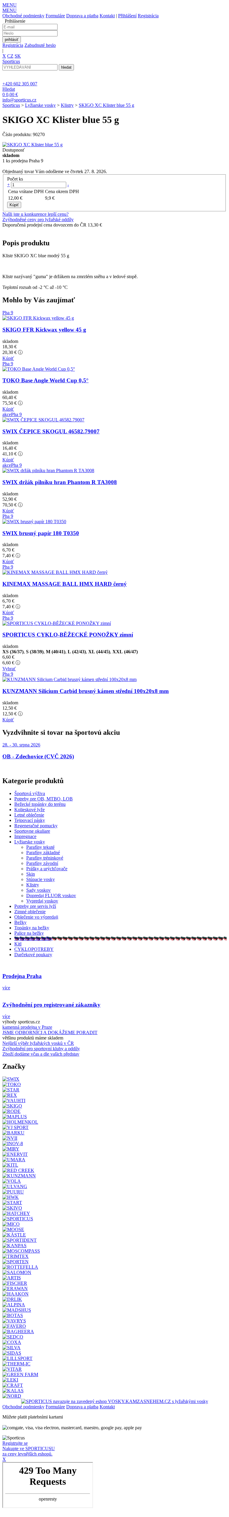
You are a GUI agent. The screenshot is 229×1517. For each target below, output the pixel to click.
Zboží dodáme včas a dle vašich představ (40, 1053)
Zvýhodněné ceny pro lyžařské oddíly (38, 219)
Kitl (17, 943)
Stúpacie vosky (40, 879)
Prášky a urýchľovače (46, 868)
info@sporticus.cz (19, 99)
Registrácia (148, 15)
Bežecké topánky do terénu (40, 804)
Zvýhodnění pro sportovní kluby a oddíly (41, 1048)
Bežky (20, 922)
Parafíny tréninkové (44, 857)
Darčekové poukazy (33, 954)
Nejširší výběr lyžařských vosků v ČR (38, 1043)
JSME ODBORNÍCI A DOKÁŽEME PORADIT (50, 1032)
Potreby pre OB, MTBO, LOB (43, 798)
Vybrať (9, 668)
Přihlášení (127, 15)
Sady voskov (38, 890)
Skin (30, 874)
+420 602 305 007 (19, 83)
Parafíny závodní (42, 863)
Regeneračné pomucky (36, 825)
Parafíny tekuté (40, 847)
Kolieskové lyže (29, 809)
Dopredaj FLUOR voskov (51, 895)
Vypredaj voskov (42, 900)
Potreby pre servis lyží (35, 906)
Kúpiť (8, 358)
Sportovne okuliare (32, 831)
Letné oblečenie (29, 814)
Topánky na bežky (31, 927)
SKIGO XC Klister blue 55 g (106, 105)
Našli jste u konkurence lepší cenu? (35, 214)
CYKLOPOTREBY (34, 949)
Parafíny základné (43, 852)
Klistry (67, 105)
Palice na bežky (29, 933)
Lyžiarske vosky (40, 105)
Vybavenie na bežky (33, 938)
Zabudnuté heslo (40, 45)
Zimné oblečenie (30, 911)
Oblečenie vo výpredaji (36, 917)
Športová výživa (29, 793)
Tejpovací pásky (29, 820)
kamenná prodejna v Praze (27, 1027)
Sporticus (11, 105)
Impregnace (25, 836)
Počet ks (15, 178)
